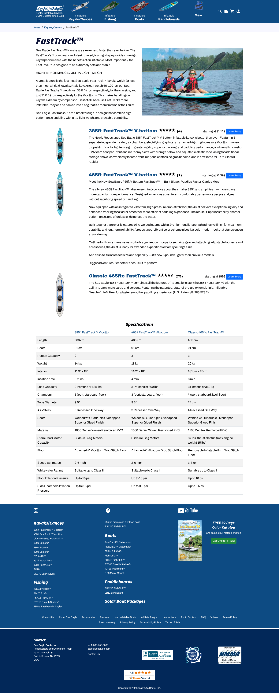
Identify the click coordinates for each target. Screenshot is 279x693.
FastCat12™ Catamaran (118, 542)
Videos (214, 617)
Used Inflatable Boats (124, 617)
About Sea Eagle (68, 617)
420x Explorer (41, 552)
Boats (110, 535)
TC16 (36, 569)
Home (37, 27)
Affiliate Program (150, 617)
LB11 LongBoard (114, 593)
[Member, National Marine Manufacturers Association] (229, 655)
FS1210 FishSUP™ (115, 526)
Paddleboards (118, 582)
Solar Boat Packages (125, 601)
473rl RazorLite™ (43, 565)
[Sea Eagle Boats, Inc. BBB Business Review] (157, 655)
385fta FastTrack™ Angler (48, 606)
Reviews (104, 617)
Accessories (88, 617)
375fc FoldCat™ (42, 589)
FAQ (203, 617)
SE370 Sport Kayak (44, 574)
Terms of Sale (172, 622)
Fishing (41, 582)
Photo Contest (188, 617)
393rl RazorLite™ (43, 560)
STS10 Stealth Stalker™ (47, 602)
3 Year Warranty (107, 622)
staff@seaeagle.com (99, 648)
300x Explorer (41, 543)
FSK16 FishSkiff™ (44, 597)
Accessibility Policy (150, 622)
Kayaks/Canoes (53, 27)
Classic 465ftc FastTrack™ (123, 275)
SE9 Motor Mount (114, 573)
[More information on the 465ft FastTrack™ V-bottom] (60, 193)
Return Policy (229, 617)
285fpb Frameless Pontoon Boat (122, 522)
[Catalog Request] (190, 540)
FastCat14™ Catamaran (118, 546)
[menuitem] (80, 11)
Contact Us (48, 617)
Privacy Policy (127, 622)
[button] (80, 11)
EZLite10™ (40, 556)
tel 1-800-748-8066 (98, 645)
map (69, 648)
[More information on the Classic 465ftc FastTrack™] (60, 294)
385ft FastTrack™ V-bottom (123, 130)
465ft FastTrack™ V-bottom (123, 174)
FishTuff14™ (40, 593)
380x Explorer (41, 547)
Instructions (170, 617)
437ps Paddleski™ (115, 568)
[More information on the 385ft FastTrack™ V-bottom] (60, 145)
